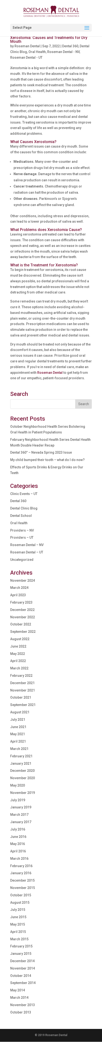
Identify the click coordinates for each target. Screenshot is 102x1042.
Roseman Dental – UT (26, 552)
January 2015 (20, 954)
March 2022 (19, 668)
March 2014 (19, 997)
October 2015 (20, 895)
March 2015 (19, 939)
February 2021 (21, 756)
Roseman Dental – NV (27, 545)
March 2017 (19, 814)
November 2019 (22, 793)
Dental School (21, 516)
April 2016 (18, 851)
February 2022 (21, 675)
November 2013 (22, 1005)
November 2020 (22, 778)
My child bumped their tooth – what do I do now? (47, 460)
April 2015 (18, 932)
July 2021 (17, 719)
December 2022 (22, 610)
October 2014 (20, 976)
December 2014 (22, 961)
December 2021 (22, 683)
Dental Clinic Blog (23, 508)
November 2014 (22, 968)
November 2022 (22, 617)
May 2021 (17, 734)
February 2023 (21, 602)
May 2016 (17, 844)
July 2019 (17, 800)
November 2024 (22, 580)
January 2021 (20, 763)
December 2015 (22, 880)
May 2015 (17, 924)
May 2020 (17, 785)
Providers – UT (21, 537)
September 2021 (23, 705)
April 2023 (18, 595)
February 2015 (21, 946)
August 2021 (19, 712)
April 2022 (18, 661)
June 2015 (18, 917)
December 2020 (22, 771)
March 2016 (19, 858)
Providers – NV (22, 530)
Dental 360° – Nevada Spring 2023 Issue (41, 452)
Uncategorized (21, 560)
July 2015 (17, 910)
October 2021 (20, 697)
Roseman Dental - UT (26, 57)
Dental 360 (70, 46)
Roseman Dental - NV (63, 52)
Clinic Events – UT (23, 494)
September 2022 (23, 632)
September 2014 (23, 983)
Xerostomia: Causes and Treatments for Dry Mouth (48, 39)
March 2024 (19, 588)
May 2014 (17, 990)
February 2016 (21, 866)
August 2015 (19, 902)
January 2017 (20, 822)
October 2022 (20, 624)
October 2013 (20, 1012)
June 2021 (18, 727)
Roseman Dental (27, 46)
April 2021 (18, 741)
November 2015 (22, 888)
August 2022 (19, 639)
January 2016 (20, 873)
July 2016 (17, 829)
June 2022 (18, 646)
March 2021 (19, 749)
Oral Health (37, 52)
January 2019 (20, 807)
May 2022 (17, 654)
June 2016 (18, 837)
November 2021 (22, 690)
